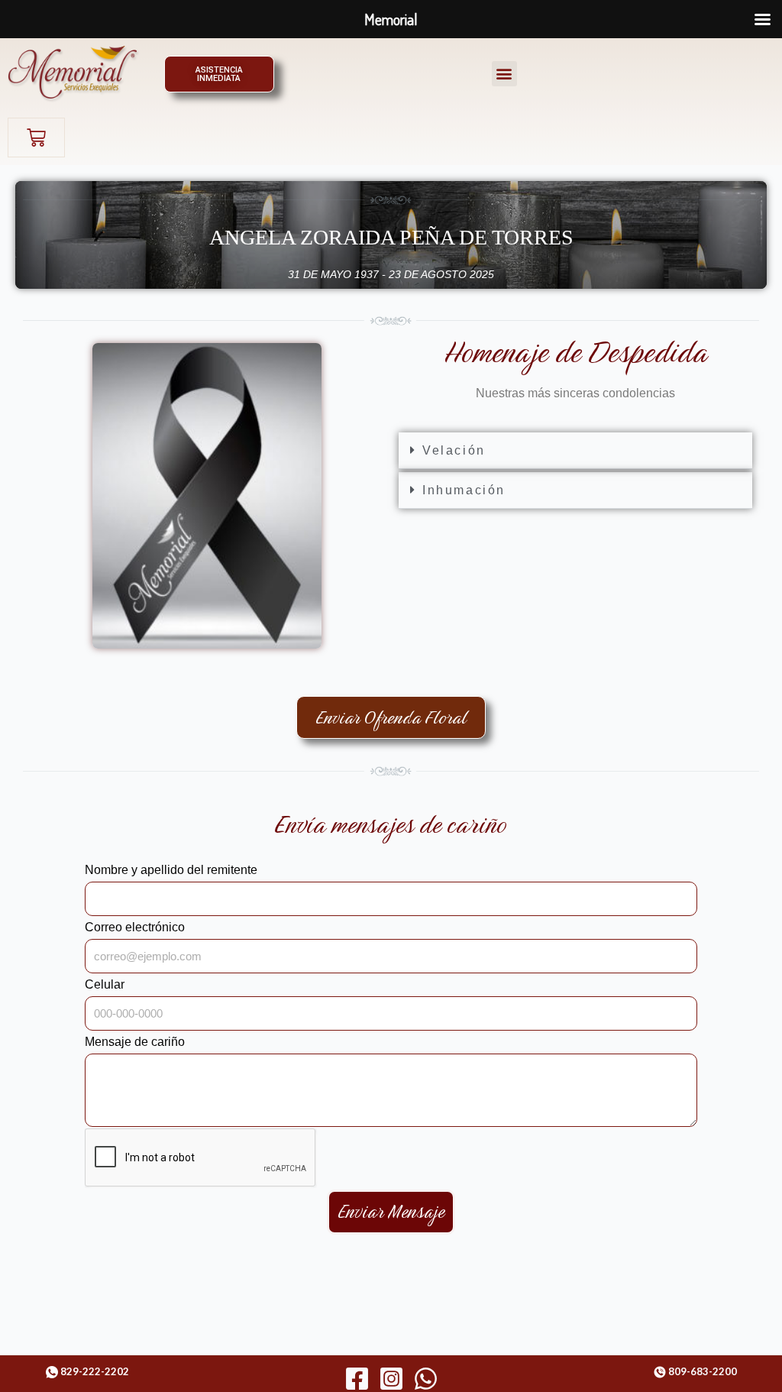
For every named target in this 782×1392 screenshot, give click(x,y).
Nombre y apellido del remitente (171, 869)
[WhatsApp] (425, 1378)
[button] (504, 73)
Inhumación (464, 490)
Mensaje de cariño (135, 1041)
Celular (104, 984)
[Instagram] (391, 1378)
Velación (454, 450)
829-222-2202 (94, 1371)
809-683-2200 (702, 1371)
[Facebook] (357, 1378)
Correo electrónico (135, 927)
